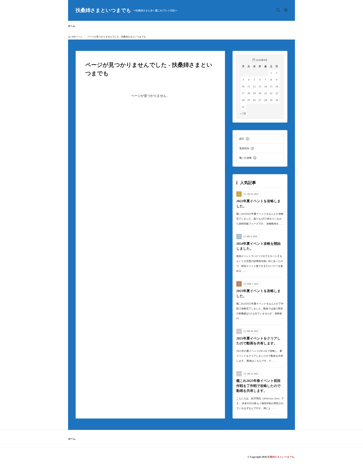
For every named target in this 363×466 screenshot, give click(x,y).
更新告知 (246, 148)
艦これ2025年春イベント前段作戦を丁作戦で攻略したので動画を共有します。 (258, 386)
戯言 (244, 138)
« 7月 (243, 113)
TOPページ (76, 37)
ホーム (71, 26)
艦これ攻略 (247, 157)
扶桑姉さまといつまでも (126, 10)
